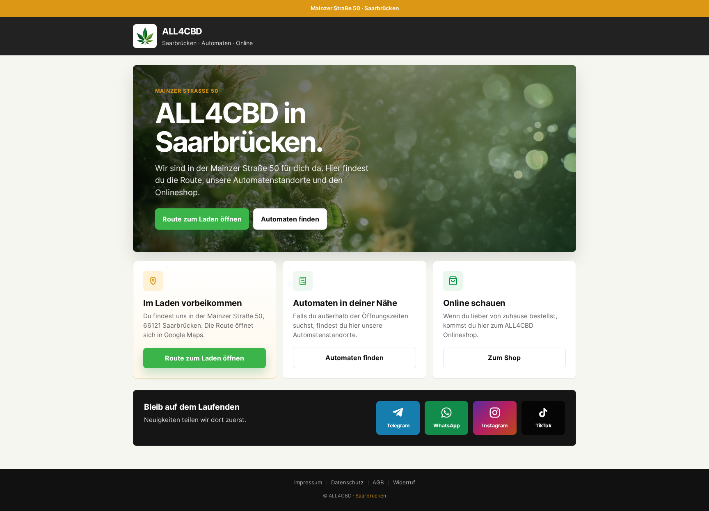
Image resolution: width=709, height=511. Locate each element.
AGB (378, 482)
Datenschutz (347, 482)
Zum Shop (504, 358)
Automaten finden (290, 219)
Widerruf (404, 482)
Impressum (308, 482)
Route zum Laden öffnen (202, 219)
